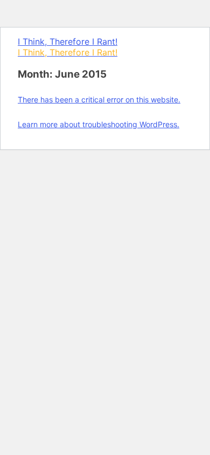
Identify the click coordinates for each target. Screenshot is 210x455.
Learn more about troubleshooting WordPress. (98, 124)
